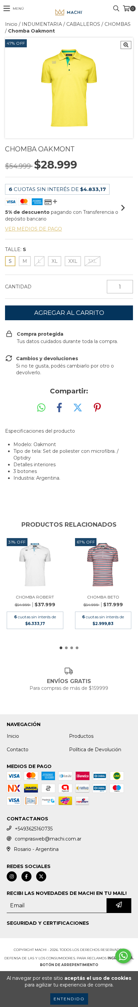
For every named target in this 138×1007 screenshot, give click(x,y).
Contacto (17, 750)
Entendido (69, 998)
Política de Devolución (95, 750)
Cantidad (18, 287)
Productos (81, 736)
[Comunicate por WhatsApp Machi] (123, 956)
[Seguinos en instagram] (12, 876)
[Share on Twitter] (77, 408)
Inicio (11, 24)
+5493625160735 (34, 829)
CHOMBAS (118, 24)
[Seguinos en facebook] (26, 876)
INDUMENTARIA (42, 24)
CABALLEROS (83, 24)
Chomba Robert (35, 597)
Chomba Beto (103, 597)
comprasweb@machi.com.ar (48, 839)
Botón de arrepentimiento (69, 965)
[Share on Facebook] (59, 408)
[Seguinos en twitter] (41, 876)
